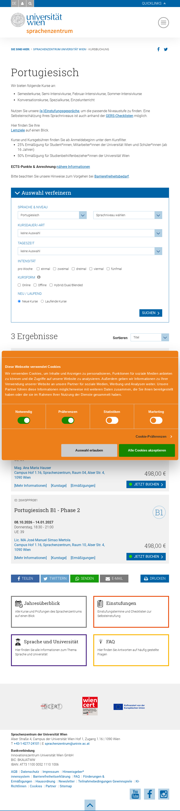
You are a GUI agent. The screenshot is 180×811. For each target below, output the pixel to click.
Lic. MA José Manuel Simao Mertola (42, 540)
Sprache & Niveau (33, 207)
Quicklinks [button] (151, 3)
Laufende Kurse (56, 301)
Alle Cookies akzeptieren (147, 450)
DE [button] (14, 3)
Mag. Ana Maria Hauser (32, 468)
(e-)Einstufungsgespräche (59, 111)
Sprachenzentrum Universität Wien (59, 49)
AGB (14, 772)
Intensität (27, 261)
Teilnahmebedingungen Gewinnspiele (105, 781)
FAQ (77, 777)
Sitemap (66, 786)
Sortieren (120, 338)
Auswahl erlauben (89, 450)
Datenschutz (30, 772)
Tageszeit (26, 243)
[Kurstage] (59, 486)
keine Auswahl (30, 233)
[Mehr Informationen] (30, 486)
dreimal (81, 269)
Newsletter (67, 781)
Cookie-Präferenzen (151, 436)
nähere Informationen (73, 167)
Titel (136, 337)
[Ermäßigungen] (83, 486)
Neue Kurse (30, 301)
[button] (22, 3)
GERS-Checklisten (119, 116)
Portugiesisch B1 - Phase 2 (47, 510)
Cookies (36, 786)
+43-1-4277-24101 (27, 744)
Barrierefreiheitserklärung (51, 777)
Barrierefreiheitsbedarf (111, 176)
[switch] (68, 420)
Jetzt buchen (146, 484)
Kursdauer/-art (31, 225)
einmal (45, 269)
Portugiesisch (30, 215)
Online (26, 285)
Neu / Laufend (30, 294)
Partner (51, 786)
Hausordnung (45, 781)
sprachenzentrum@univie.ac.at (67, 744)
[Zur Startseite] (41, 23)
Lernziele (18, 130)
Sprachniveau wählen (110, 215)
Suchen (148, 313)
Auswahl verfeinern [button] (45, 192)
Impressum (51, 772)
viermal (99, 269)
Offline (42, 285)
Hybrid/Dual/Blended (68, 285)
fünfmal (116, 269)
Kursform (27, 277)
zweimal (63, 269)
